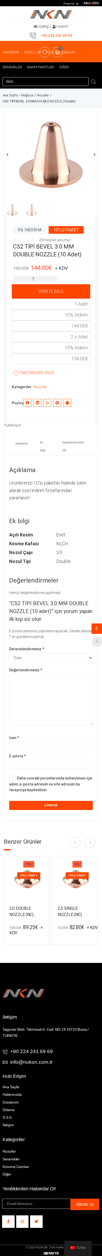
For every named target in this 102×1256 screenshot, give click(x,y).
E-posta (17, 756)
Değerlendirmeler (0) (73, 446)
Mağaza (27, 95)
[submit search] (93, 81)
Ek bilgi (43, 446)
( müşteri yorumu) (55, 240)
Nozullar (43, 95)
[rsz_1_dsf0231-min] (51, 155)
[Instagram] (22, 1221)
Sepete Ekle (51, 291)
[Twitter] (36, 1221)
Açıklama (21, 443)
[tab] (20, 447)
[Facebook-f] (8, 1221)
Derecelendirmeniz (26, 649)
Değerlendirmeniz (25, 670)
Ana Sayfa (10, 95)
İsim (14, 738)
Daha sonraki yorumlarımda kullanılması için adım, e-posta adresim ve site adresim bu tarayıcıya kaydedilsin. (50, 784)
